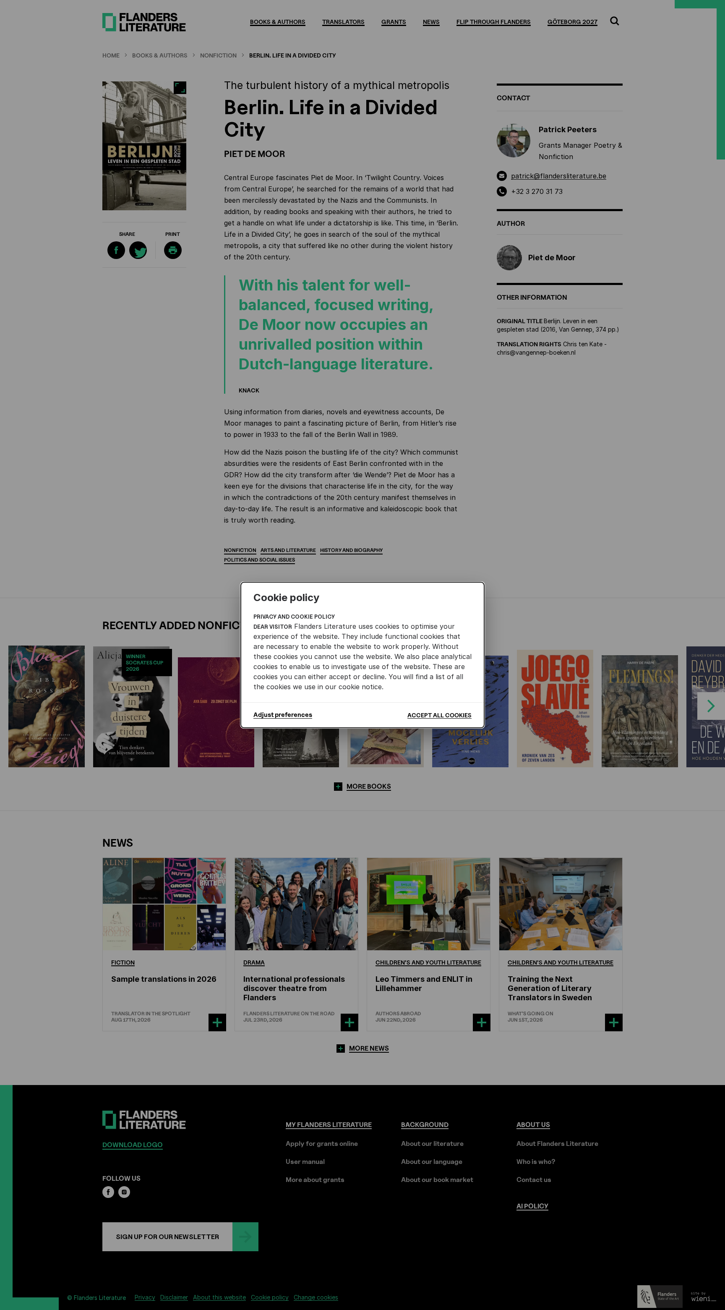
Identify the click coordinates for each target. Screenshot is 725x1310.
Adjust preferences (282, 715)
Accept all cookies (439, 715)
